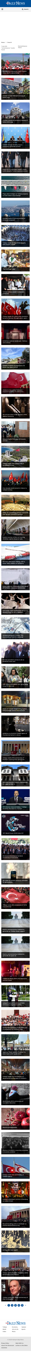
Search (9, 42)
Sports (23, 1329)
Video (4, 1331)
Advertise (4, 1347)
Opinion (24, 1327)
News (3, 42)
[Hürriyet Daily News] (15, 3)
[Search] (22, 9)
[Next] (25, 1305)
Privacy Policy (5, 1343)
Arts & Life (15, 1329)
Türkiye (5, 1327)
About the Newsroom (7, 1345)
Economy (15, 1327)
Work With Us (19, 1343)
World (4, 1329)
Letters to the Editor (22, 1345)
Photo (14, 1331)
